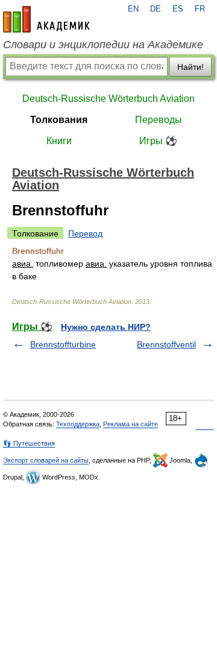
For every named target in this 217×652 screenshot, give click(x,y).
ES (177, 9)
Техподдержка (77, 424)
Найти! (190, 67)
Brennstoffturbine (63, 344)
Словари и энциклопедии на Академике (103, 45)
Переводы (158, 120)
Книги (59, 141)
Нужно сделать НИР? (106, 327)
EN (133, 9)
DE (155, 9)
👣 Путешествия (29, 443)
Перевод (85, 233)
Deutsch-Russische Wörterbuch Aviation (108, 98)
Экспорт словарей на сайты (46, 460)
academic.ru (46, 19)
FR (200, 9)
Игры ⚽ (158, 141)
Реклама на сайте (130, 424)
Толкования (58, 120)
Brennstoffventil (166, 344)
